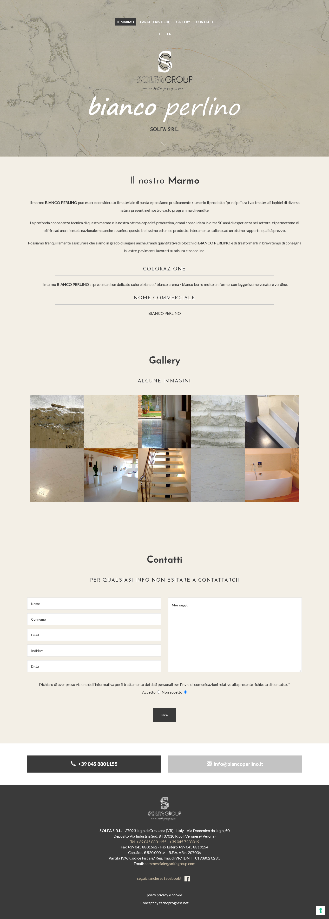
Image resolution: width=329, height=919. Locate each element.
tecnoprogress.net (174, 903)
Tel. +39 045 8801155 (148, 841)
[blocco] (218, 421)
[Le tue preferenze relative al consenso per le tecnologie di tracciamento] (320, 910)
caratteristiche (155, 22)
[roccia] (57, 421)
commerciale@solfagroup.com (170, 863)
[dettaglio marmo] (111, 421)
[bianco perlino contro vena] (218, 475)
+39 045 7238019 (184, 841)
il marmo (125, 22)
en (169, 34)
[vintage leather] (164, 421)
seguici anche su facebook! (159, 878)
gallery (183, 22)
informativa (104, 684)
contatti (204, 22)
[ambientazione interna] (272, 475)
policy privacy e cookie (164, 895)
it (159, 34)
